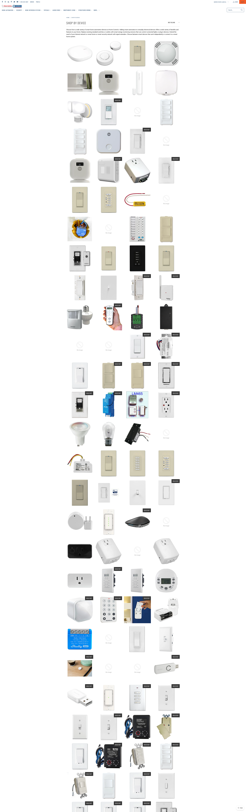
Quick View (79, 62)
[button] (8, 10)
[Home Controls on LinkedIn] (8, 2)
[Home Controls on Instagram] (5, 2)
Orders (32, 2)
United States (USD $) (220, 2)
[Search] (241, 10)
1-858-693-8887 (24, 2)
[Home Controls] (12, 6)
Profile (38, 2)
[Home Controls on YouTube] (17, 2)
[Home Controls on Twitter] (14, 2)
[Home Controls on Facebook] (2, 2)
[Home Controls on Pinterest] (11, 2)
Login (236, 2)
